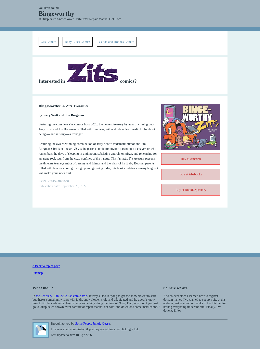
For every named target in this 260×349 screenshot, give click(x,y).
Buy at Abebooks (191, 174)
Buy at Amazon (191, 159)
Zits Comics (48, 41)
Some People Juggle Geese (40, 330)
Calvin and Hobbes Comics (116, 41)
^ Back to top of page (46, 266)
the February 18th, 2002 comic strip (61, 296)
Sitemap (37, 273)
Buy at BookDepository (191, 189)
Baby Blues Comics (77, 41)
